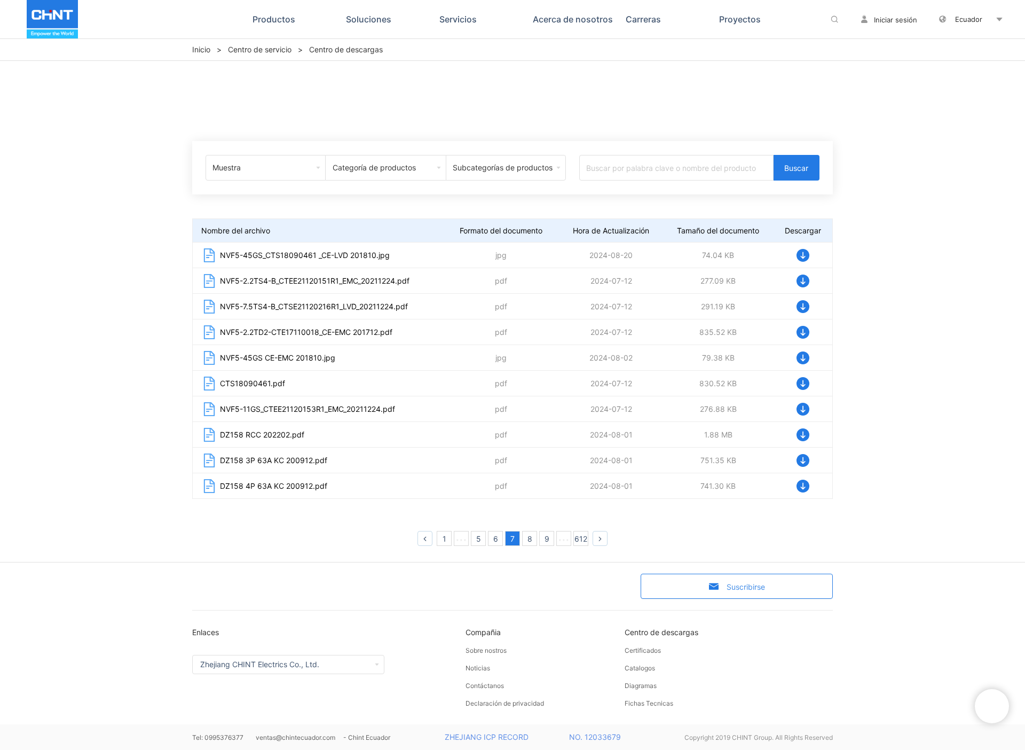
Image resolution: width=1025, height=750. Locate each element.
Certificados (643, 650)
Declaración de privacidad (505, 703)
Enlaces (205, 632)
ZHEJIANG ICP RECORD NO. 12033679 (533, 736)
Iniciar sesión (895, 19)
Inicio (201, 49)
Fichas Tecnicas (649, 703)
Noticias (478, 668)
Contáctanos (485, 686)
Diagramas (641, 686)
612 (580, 538)
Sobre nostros (486, 650)
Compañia (483, 632)
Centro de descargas (661, 632)
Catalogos (640, 668)
